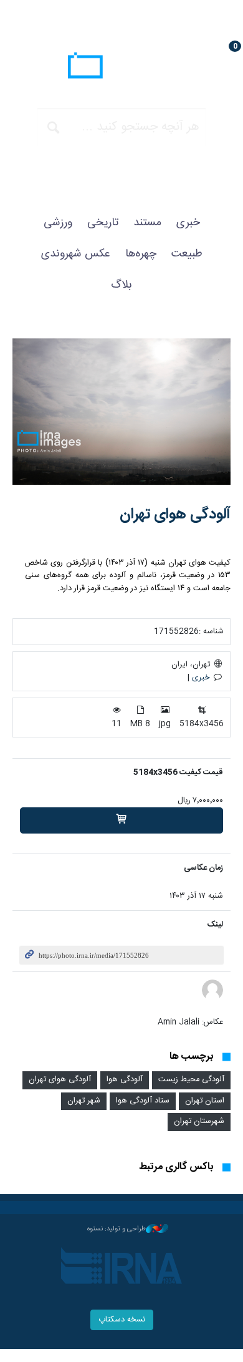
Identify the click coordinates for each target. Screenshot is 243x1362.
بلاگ (121, 285)
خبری (188, 222)
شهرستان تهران (199, 1121)
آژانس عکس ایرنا (121, 66)
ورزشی (58, 222)
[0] (121, 820)
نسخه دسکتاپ (121, 1319)
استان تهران (204, 1100)
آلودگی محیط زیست (191, 1079)
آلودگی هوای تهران (175, 514)
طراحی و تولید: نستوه (116, 1229)
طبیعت (186, 254)
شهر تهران (83, 1100)
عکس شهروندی (75, 254)
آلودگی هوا (125, 1079)
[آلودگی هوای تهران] (121, 411)
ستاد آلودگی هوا (142, 1100)
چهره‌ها (140, 254)
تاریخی (102, 222)
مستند (147, 222)
